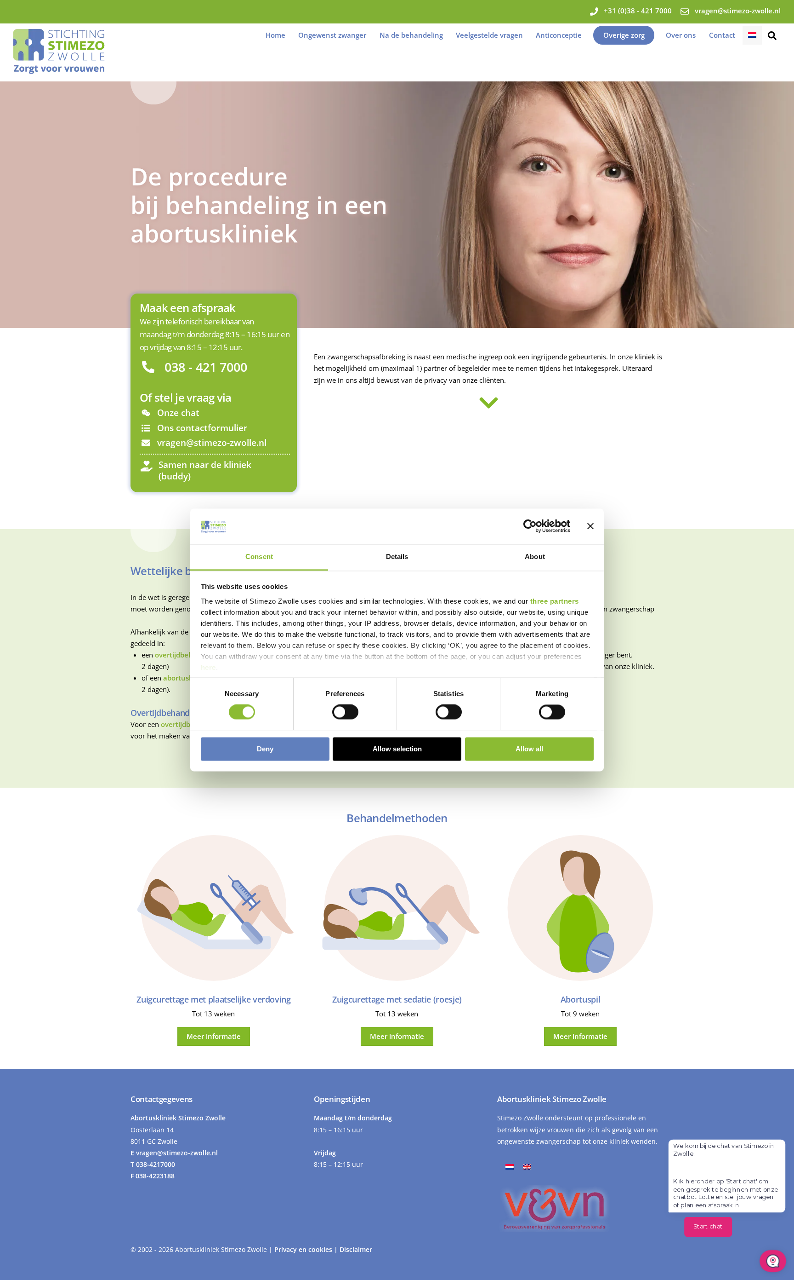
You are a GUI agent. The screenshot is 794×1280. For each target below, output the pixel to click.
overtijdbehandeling (188, 654)
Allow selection (397, 749)
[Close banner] (590, 526)
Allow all (529, 749)
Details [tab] (397, 556)
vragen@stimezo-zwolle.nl (177, 1152)
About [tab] (535, 556)
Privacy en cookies (304, 1249)
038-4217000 (155, 1164)
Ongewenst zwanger (332, 35)
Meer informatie (214, 1036)
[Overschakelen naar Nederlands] (509, 1166)
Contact (722, 35)
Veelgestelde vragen (489, 35)
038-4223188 (155, 1175)
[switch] (345, 712)
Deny (265, 749)
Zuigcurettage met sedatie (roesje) (397, 999)
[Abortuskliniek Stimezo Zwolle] (59, 69)
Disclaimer (356, 1249)
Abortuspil (580, 999)
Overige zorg (624, 35)
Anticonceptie (559, 35)
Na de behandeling (411, 35)
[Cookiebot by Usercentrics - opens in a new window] (530, 526)
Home (275, 35)
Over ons (681, 35)
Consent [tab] (259, 556)
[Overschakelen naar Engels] (527, 1166)
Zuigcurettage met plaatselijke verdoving (213, 999)
